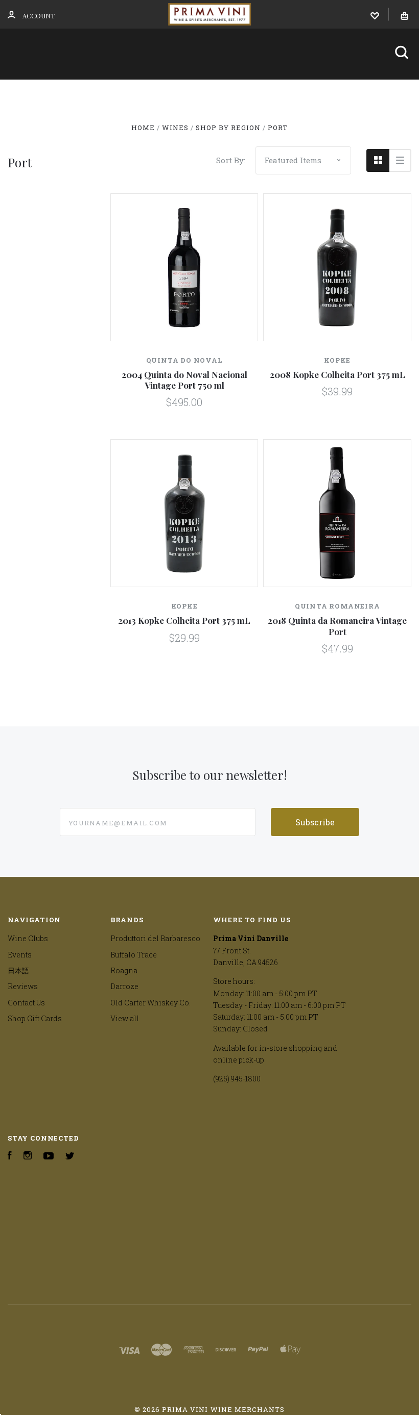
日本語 (273, 93)
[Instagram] (28, 1156)
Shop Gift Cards (35, 1018)
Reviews (329, 93)
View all (124, 1018)
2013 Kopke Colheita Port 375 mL (184, 620)
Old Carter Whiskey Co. (150, 1002)
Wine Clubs (138, 93)
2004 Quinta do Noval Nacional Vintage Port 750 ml (184, 380)
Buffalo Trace (133, 954)
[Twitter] (70, 1156)
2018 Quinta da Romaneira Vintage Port (337, 626)
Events (212, 93)
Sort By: (230, 160)
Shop (69, 93)
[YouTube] (48, 1156)
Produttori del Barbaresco (155, 938)
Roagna (123, 970)
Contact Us (176, 120)
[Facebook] (10, 1156)
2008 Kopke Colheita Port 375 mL (337, 374)
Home (26, 93)
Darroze (124, 986)
